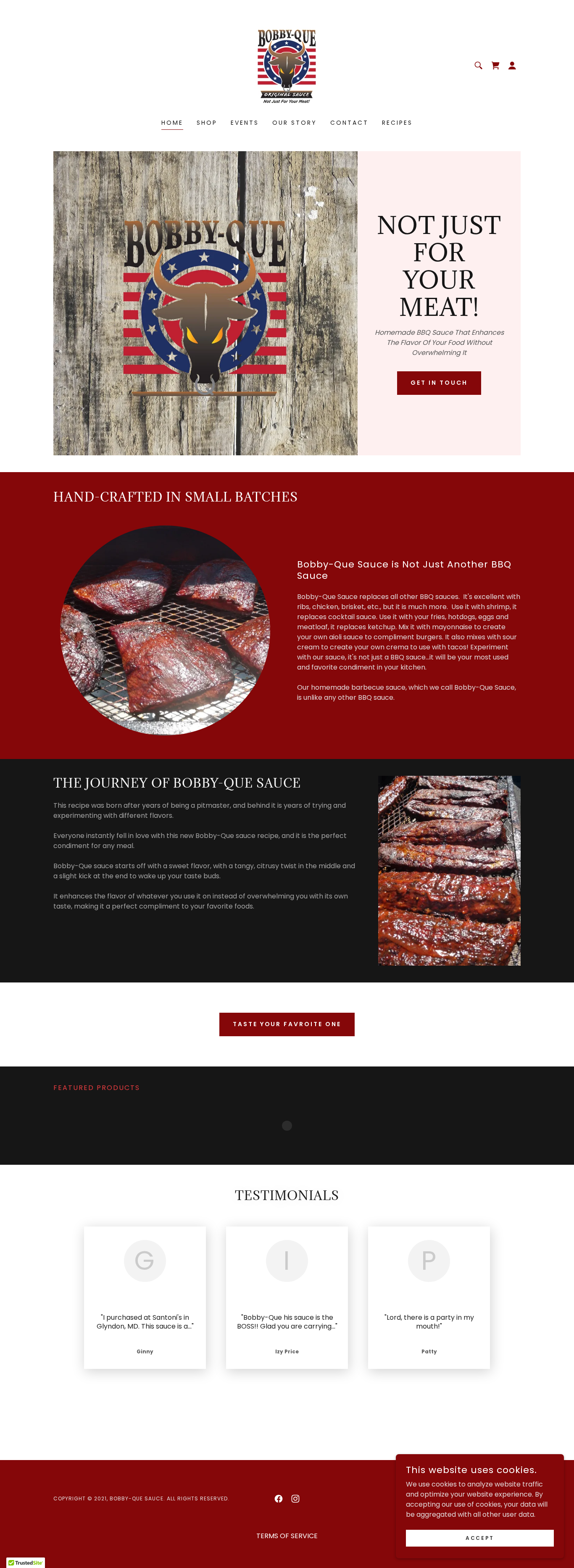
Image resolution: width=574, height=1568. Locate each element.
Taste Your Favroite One (287, 1024)
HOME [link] (172, 122)
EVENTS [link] (245, 122)
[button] (512, 65)
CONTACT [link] (349, 122)
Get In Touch (439, 382)
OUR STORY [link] (294, 122)
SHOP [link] (207, 122)
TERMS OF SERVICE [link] (287, 1546)
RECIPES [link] (397, 122)
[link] (287, 65)
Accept (480, 1537)
